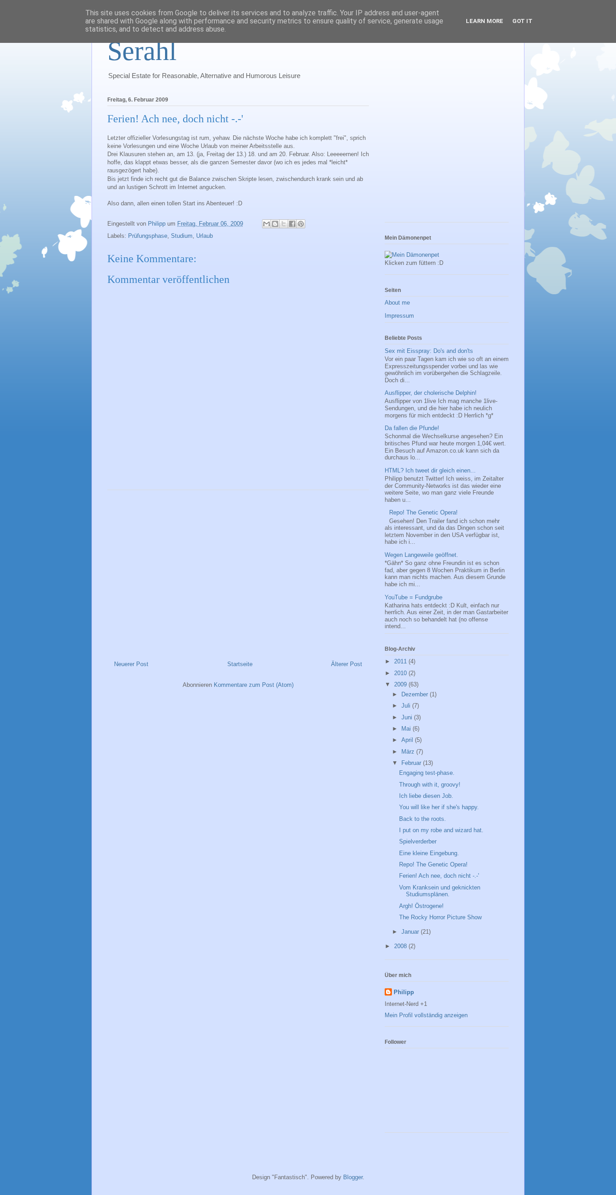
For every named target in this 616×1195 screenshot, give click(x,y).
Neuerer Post (131, 664)
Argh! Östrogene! (421, 906)
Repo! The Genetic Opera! (423, 512)
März (408, 751)
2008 (401, 946)
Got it (522, 21)
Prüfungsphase (147, 235)
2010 (401, 673)
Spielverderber (418, 841)
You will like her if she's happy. (439, 807)
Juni (407, 717)
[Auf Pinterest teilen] (300, 223)
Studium (182, 235)
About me (397, 302)
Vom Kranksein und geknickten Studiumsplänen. (439, 891)
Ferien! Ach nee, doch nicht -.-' (439, 875)
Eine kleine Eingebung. (429, 853)
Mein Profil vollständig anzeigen (426, 1015)
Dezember (415, 694)
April (408, 739)
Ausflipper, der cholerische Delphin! (431, 392)
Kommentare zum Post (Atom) (254, 684)
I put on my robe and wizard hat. (441, 830)
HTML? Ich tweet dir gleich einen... (430, 470)
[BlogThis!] (275, 223)
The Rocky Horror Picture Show (440, 917)
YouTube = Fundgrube (413, 597)
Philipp (404, 992)
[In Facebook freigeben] (292, 223)
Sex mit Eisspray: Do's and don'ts (429, 350)
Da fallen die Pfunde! (412, 428)
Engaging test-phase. (427, 772)
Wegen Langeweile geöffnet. (421, 554)
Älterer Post (346, 664)
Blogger (353, 1177)
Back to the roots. (422, 818)
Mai (407, 728)
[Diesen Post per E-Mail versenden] (266, 223)
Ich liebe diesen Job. (426, 795)
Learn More (484, 21)
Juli (406, 705)
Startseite (240, 664)
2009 (401, 684)
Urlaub (204, 235)
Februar (412, 763)
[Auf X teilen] (283, 223)
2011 (401, 661)
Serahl (142, 51)
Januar (411, 931)
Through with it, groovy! (429, 784)
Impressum (399, 315)
